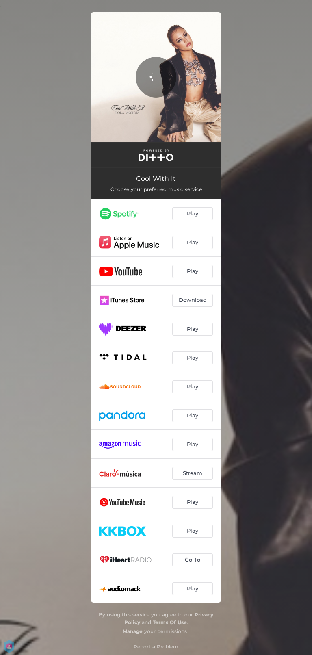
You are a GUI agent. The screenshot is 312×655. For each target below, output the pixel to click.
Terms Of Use (170, 622)
